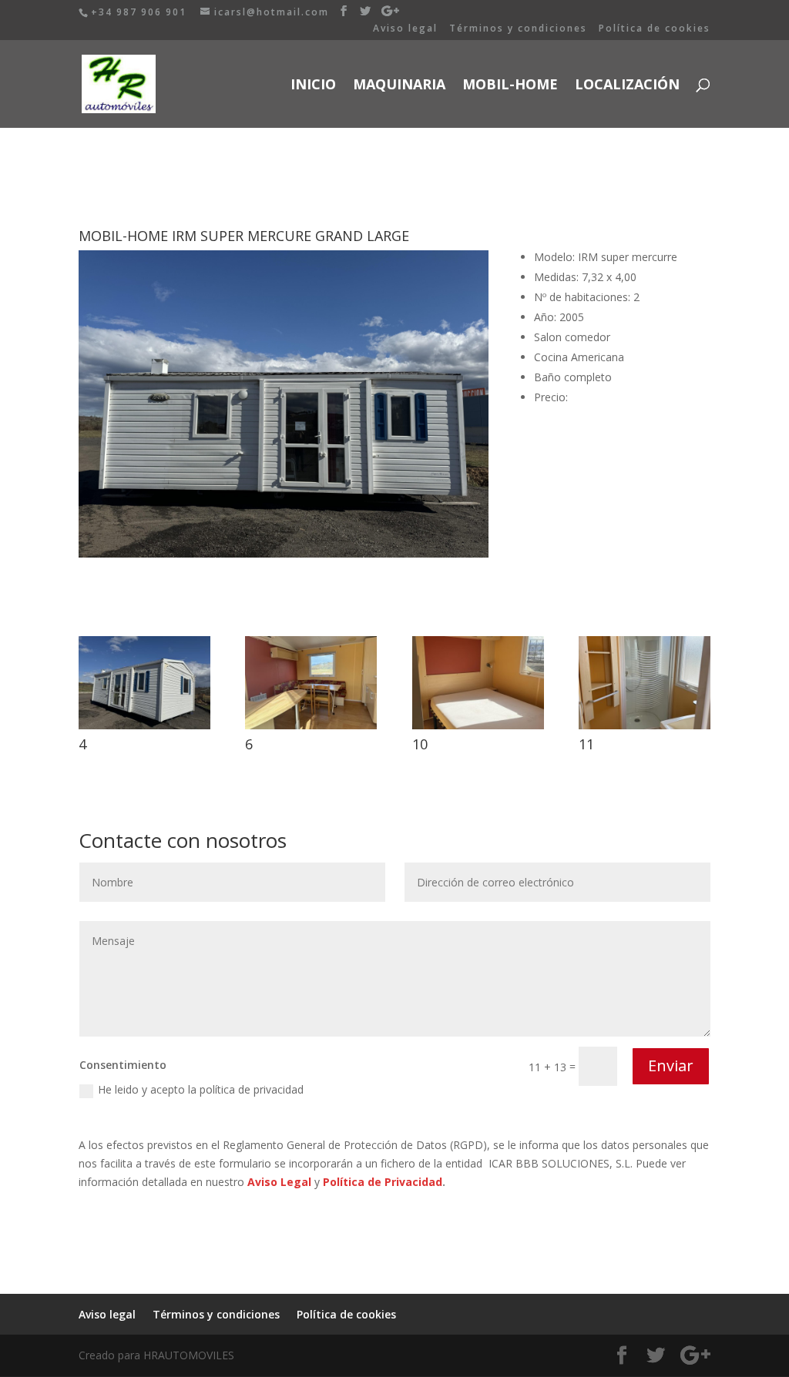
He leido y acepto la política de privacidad (201, 1089)
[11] (644, 729)
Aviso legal (405, 29)
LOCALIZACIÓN (627, 86)
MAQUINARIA (399, 86)
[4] (144, 729)
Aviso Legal (279, 1181)
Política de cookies (654, 29)
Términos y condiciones (518, 29)
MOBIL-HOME (510, 86)
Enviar (670, 1065)
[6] (311, 729)
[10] (478, 729)
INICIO (313, 86)
